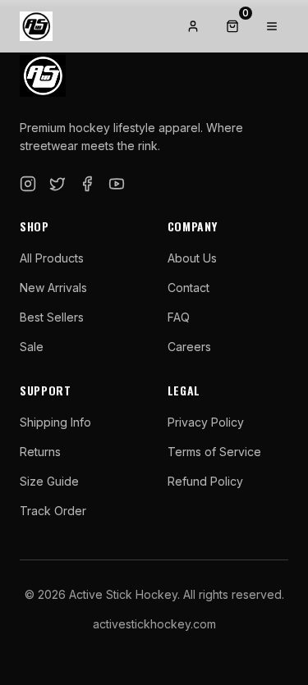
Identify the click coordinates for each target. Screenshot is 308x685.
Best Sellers (52, 317)
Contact (188, 288)
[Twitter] (57, 184)
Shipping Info (55, 422)
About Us (192, 258)
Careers (189, 347)
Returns (40, 452)
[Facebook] (87, 184)
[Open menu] (271, 26)
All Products (52, 258)
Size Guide (49, 481)
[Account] (193, 26)
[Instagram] (28, 184)
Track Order (53, 511)
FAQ (179, 317)
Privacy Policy (206, 422)
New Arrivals (53, 288)
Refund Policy (205, 481)
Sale (32, 347)
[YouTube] (116, 184)
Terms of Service (214, 452)
